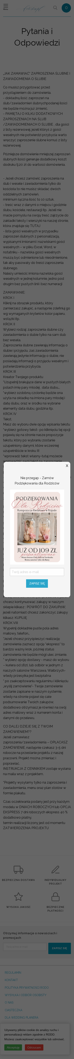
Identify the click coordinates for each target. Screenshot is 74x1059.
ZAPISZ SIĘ (37, 583)
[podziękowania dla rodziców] (37, 527)
